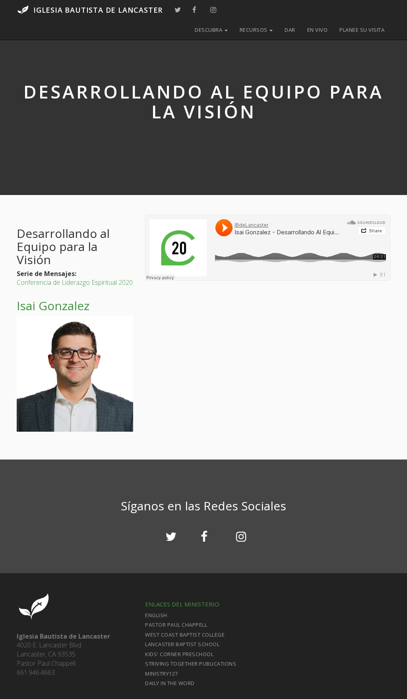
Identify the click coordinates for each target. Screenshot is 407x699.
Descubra (209, 29)
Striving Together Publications (190, 663)
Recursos (254, 29)
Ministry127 (161, 673)
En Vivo (317, 29)
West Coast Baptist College (185, 634)
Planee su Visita (361, 29)
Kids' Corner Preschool (179, 654)
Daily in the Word (170, 683)
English (156, 615)
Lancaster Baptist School (182, 644)
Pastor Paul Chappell (176, 624)
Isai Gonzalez (53, 305)
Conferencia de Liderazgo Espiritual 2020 (75, 282)
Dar (290, 29)
